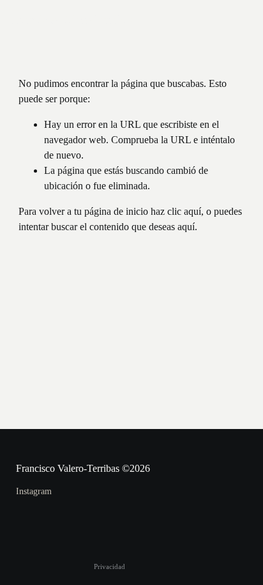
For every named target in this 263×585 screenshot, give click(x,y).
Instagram (34, 491)
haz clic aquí (176, 211)
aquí (186, 226)
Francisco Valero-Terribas (71, 19)
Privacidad (109, 566)
